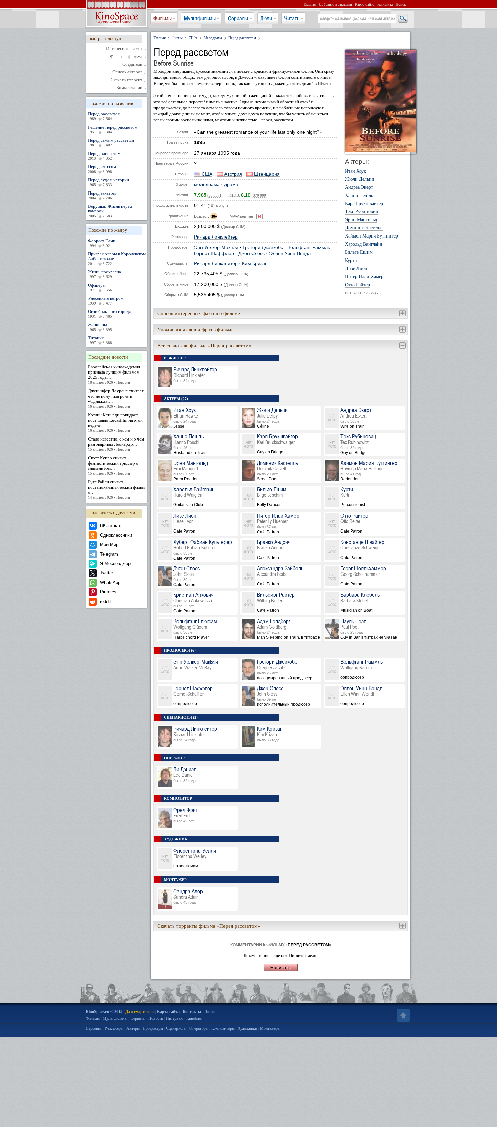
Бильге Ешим (359, 252)
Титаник (100, 340)
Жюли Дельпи (359, 179)
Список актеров (127, 72)
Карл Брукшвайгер (364, 203)
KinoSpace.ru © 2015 (104, 1011)
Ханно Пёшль (359, 195)
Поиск (401, 4)
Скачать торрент (126, 79)
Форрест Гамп (101, 243)
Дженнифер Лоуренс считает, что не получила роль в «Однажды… (116, 398)
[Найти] (403, 19)
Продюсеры (153, 1028)
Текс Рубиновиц (361, 211)
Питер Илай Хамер (364, 276)
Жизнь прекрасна (104, 274)
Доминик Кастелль (364, 228)
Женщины (100, 327)
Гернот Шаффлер (214, 253)
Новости (155, 1018)
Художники (247, 1028)
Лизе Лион (356, 268)
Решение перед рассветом (112, 129)
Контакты (385, 4)
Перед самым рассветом (111, 142)
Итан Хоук (355, 171)
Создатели (132, 64)
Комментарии (129, 87)
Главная (310, 4)
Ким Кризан (255, 263)
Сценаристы (176, 1028)
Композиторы (223, 1028)
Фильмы (162, 18)
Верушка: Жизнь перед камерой (110, 211)
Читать (291, 18)
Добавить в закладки (335, 4)
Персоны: (94, 1028)
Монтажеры (270, 1028)
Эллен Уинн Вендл (290, 253)
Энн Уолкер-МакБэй (216, 247)
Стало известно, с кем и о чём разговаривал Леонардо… (116, 443)
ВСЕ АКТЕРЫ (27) (362, 293)
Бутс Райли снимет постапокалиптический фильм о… (116, 489)
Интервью (174, 1018)
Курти (351, 260)
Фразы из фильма (126, 56)
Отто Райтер (357, 285)
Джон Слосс (251, 253)
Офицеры (100, 287)
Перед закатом (102, 195)
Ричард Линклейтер (216, 237)
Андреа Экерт (359, 187)
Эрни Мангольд (361, 220)
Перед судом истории (108, 182)
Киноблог (194, 1018)
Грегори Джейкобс (263, 247)
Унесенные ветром (105, 300)
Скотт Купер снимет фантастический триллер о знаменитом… (113, 465)
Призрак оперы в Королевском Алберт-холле (117, 258)
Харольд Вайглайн (363, 244)
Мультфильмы (200, 18)
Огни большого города (109, 313)
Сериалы (238, 18)
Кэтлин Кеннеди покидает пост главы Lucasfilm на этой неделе (115, 422)
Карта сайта (364, 4)
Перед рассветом (104, 116)
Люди (266, 18)
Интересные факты (124, 48)
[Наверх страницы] (402, 1015)
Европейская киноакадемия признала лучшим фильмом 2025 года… (114, 374)
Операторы (198, 1028)
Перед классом (102, 169)
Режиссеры (114, 1028)
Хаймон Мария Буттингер (371, 236)
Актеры (133, 1028)
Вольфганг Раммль (308, 247)
